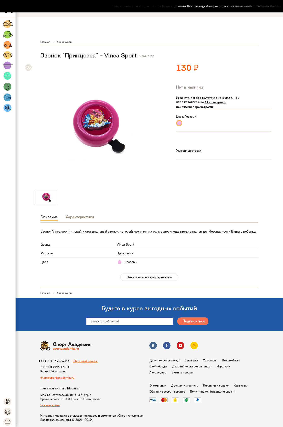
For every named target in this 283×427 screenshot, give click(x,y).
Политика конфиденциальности (212, 392)
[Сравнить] (28, 70)
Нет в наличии (189, 87)
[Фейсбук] (167, 346)
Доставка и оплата (184, 386)
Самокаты (210, 360)
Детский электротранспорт (192, 366)
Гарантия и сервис (216, 386)
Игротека (223, 366)
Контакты (240, 386)
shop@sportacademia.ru (57, 378)
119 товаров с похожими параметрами (201, 104)
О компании (157, 386)
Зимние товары (182, 373)
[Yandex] (194, 346)
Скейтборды (158, 366)
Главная (45, 42)
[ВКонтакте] (153, 346)
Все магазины (50, 405)
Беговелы (191, 360)
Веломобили (230, 360)
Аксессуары (64, 42)
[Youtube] (180, 346)
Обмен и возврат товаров (167, 392)
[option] (46, 197)
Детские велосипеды (164, 360)
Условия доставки (188, 151)
